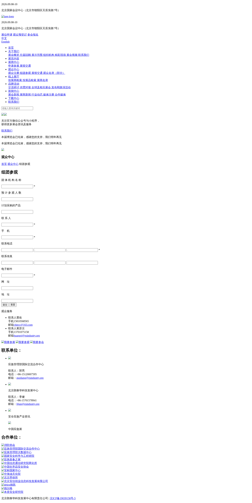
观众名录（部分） (54, 72)
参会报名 (32, 34)
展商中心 (13, 62)
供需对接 (26, 87)
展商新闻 (26, 94)
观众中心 (13, 69)
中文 (4, 38)
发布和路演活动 (61, 87)
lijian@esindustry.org (27, 404)
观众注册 (14, 72)
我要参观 (24, 342)
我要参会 (38, 342)
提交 (5, 304)
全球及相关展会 (41, 87)
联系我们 (83, 54)
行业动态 (37, 94)
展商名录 (42, 80)
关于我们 (13, 51)
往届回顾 (26, 54)
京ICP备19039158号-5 (63, 498)
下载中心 (13, 98)
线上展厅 (13, 76)
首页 (11, 47)
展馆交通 (25, 65)
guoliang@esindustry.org (30, 377)
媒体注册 (49, 94)
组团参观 (26, 72)
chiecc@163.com (23, 324)
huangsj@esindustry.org (27, 335)
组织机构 (49, 54)
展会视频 (72, 54)
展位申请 (6, 34)
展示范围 (37, 54)
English (5, 41)
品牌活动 (13, 83)
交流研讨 (14, 87)
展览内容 (13, 58)
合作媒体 (60, 94)
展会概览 (14, 54)
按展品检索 (30, 80)
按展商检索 (15, 80)
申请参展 (14, 65)
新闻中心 (13, 91)
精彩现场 (61, 54)
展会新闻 (14, 94)
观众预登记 (20, 34)
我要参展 (9, 342)
